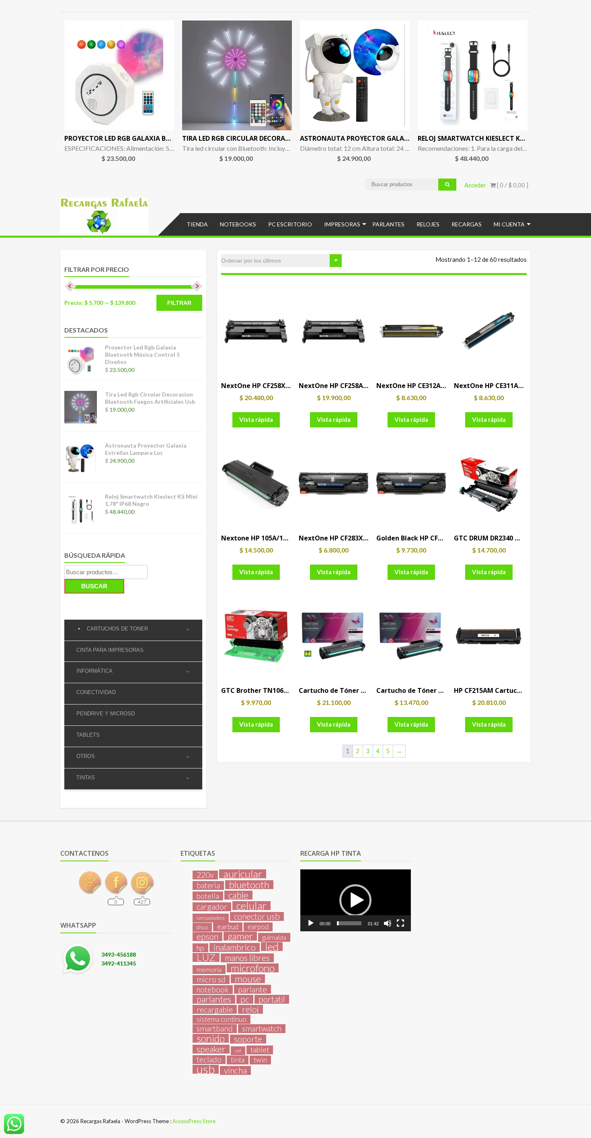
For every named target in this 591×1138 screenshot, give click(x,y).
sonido (211, 1038)
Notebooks (238, 224)
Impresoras (342, 224)
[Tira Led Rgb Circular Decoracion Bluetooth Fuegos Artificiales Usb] (237, 75)
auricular (242, 873)
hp (200, 947)
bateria (208, 885)
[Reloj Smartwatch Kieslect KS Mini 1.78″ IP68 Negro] (472, 75)
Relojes (428, 224)
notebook (213, 989)
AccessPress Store (193, 1121)
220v (205, 875)
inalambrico (234, 947)
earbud (227, 926)
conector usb (257, 916)
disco (202, 927)
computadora (211, 918)
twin (260, 1060)
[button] (355, 900)
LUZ (206, 957)
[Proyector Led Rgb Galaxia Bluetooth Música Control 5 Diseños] (119, 75)
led (272, 946)
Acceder (475, 185)
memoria (209, 969)
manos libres (247, 957)
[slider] (349, 923)
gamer (240, 936)
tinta (237, 1060)
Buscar (94, 586)
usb (206, 1069)
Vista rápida (256, 419)
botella (208, 896)
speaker (211, 1049)
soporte (248, 1039)
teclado (209, 1059)
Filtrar (179, 303)
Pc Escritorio (290, 224)
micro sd (211, 979)
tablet (259, 1050)
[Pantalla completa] (400, 923)
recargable (215, 1009)
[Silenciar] (388, 923)
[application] (355, 900)
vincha (235, 1070)
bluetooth (249, 884)
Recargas (466, 224)
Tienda (197, 224)
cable (238, 895)
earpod (258, 926)
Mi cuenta (509, 224)
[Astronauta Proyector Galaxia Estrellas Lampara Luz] (355, 75)
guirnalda (274, 937)
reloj (250, 1009)
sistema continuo (221, 1019)
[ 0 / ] (512, 185)
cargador (212, 906)
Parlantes (388, 224)
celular (251, 905)
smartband (215, 1028)
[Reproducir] (311, 923)
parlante (252, 989)
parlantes (214, 999)
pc (244, 999)
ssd (238, 1050)
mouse (248, 978)
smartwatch (261, 1028)
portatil (272, 999)
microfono (253, 967)
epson (207, 936)
